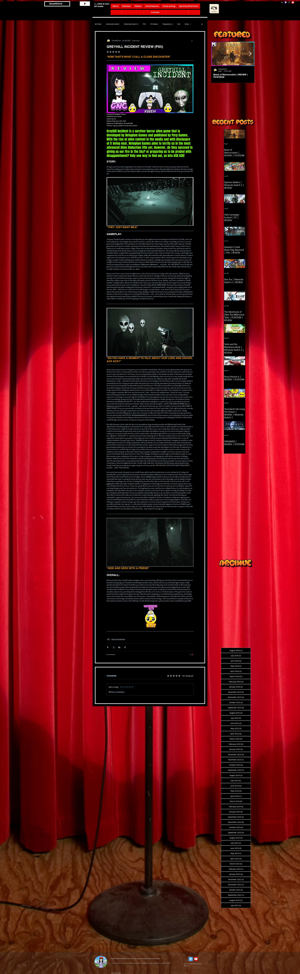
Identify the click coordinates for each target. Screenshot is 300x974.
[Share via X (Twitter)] (113, 647)
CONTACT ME (116, 973)
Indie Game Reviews (118, 639)
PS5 (144, 24)
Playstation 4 (168, 24)
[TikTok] (289, 2)
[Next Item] (250, 53)
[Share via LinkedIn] (119, 647)
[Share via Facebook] (108, 647)
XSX (178, 24)
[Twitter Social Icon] (191, 959)
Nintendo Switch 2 (131, 24)
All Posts (98, 24)
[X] (282, 2)
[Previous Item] (215, 53)
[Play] (85, 3)
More (187, 24)
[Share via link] (125, 647)
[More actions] (192, 40)
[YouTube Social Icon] (293, 2)
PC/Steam (154, 24)
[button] (202, 24)
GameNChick (55, 3)
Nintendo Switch (112, 24)
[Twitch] (285, 2)
